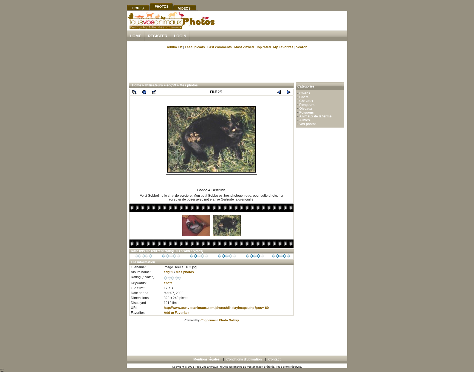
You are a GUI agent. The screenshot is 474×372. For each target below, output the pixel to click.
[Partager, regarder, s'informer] (171, 28)
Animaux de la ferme (315, 116)
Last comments (219, 47)
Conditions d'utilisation (244, 359)
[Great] (281, 257)
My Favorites (283, 47)
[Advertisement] (283, 27)
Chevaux (306, 101)
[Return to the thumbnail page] (134, 92)
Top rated (263, 47)
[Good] (227, 257)
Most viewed (244, 47)
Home (135, 36)
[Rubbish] (143, 257)
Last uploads (195, 47)
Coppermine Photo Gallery (220, 320)
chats (168, 283)
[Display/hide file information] (144, 92)
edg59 (171, 85)
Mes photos (189, 85)
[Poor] (171, 257)
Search (301, 47)
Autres (304, 120)
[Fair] (199, 257)
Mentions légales (206, 359)
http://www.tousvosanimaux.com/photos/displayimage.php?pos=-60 (216, 308)
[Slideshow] (154, 92)
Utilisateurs (154, 85)
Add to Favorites (177, 313)
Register (157, 36)
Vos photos (308, 124)
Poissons (306, 112)
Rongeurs (307, 105)
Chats (304, 97)
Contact (274, 359)
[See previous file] (279, 92)
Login (180, 36)
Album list (174, 47)
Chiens (304, 93)
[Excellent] (255, 257)
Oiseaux (305, 109)
